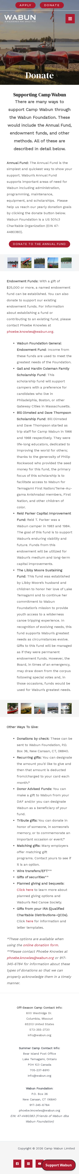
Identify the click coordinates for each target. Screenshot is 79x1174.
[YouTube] (40, 1164)
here (30, 921)
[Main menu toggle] (70, 18)
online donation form (40, 945)
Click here (25, 890)
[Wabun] (20, 18)
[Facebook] (17, 1164)
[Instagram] (28, 1164)
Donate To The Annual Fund (39, 244)
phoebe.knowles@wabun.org (30, 332)
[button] (25, 5)
